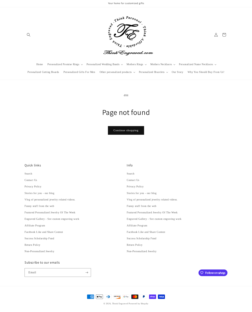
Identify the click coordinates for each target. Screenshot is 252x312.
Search (28, 173)
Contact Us (31, 180)
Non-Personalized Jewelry (39, 251)
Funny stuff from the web (39, 206)
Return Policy (32, 245)
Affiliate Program (35, 225)
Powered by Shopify (139, 303)
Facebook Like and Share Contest (44, 232)
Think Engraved (120, 303)
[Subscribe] (87, 272)
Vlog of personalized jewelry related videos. (50, 199)
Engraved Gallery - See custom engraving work (52, 219)
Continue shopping (126, 130)
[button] (29, 35)
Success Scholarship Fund (39, 238)
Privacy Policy (33, 186)
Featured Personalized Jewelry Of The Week (50, 212)
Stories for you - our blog (39, 193)
